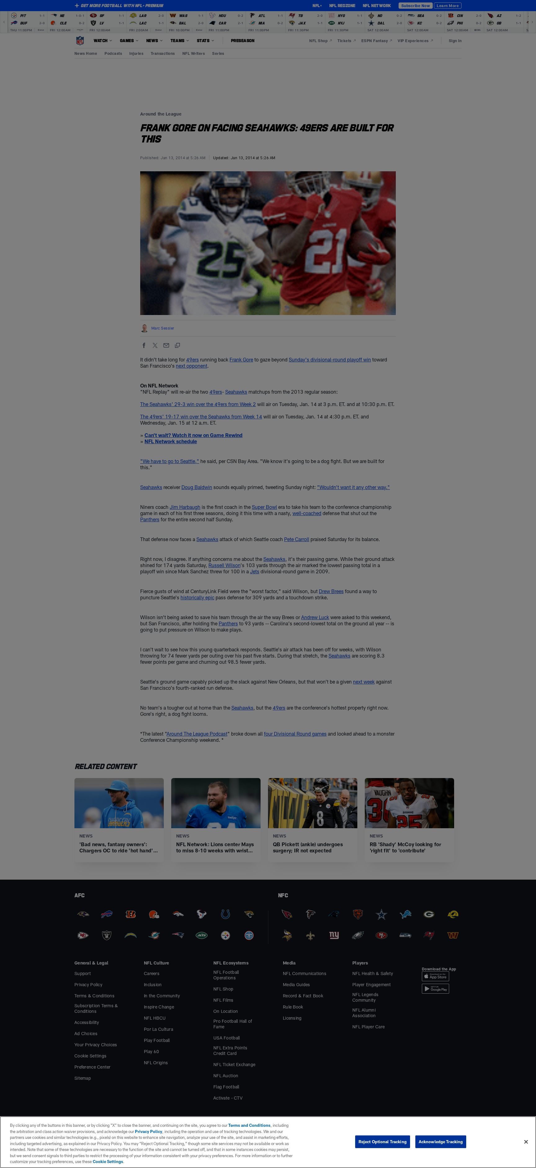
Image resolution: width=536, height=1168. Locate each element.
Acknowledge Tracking (441, 1141)
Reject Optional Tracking (383, 1141)
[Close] (526, 1141)
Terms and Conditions (249, 1125)
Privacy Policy (148, 1131)
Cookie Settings (108, 1161)
